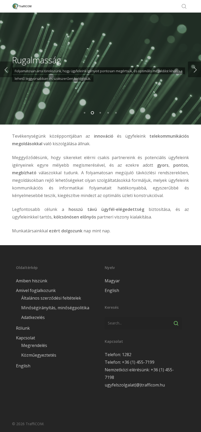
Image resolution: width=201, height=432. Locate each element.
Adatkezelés (33, 317)
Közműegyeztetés (38, 355)
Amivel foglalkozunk (36, 290)
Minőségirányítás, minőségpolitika (55, 308)
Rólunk (23, 328)
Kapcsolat (25, 338)
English (23, 366)
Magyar (112, 281)
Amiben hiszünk (31, 281)
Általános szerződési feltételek (51, 298)
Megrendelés (34, 345)
